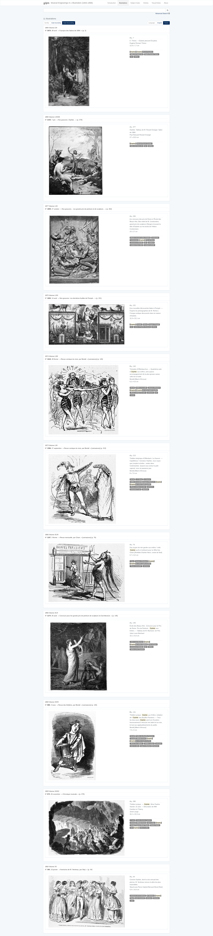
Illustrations (123, 3)
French (166, 23)
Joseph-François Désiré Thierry (139, 825)
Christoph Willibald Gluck (137, 738)
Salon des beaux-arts (136, 54)
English (159, 23)
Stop (131, 898)
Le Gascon (147, 479)
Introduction (111, 3)
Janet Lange (150, 822)
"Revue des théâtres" (136, 743)
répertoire (145, 489)
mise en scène (134, 746)
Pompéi (139, 324)
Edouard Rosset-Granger (144, 143)
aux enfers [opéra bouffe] (147, 390)
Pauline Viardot (155, 825)
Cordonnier (155, 237)
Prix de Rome (150, 240)
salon (132, 900)
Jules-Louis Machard (136, 641)
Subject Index (135, 3)
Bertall (132, 387)
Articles (145, 3)
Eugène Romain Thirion (151, 54)
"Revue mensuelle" (136, 566)
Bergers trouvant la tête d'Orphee (140, 237)
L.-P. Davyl (139, 479)
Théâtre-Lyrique (149, 743)
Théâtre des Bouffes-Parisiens (145, 736)
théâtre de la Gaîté (141, 387)
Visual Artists (156, 3)
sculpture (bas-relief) (136, 245)
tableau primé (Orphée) (137, 649)
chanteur (156, 898)
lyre (131, 56)
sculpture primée (149, 245)
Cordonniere (134, 240)
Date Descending (68, 23)
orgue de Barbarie (146, 746)
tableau (136, 56)
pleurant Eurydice (145, 51)
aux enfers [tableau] (139, 644)
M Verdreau (150, 895)
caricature (150, 392)
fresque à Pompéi (154, 324)
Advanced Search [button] (161, 13)
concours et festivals (136, 242)
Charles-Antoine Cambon (143, 820)
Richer (145, 324)
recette (132, 395)
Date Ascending (56, 23)
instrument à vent (135, 489)
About (166, 3)
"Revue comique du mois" (138, 392)
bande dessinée (139, 898)
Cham (132, 561)
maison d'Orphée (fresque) (142, 327)
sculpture (151, 242)
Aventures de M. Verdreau (137, 895)
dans (134, 827)
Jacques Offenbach (154, 387)
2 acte (132, 820)
